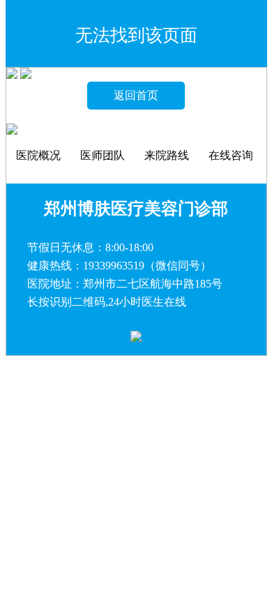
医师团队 (102, 155)
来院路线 (166, 155)
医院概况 (38, 155)
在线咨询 (231, 155)
